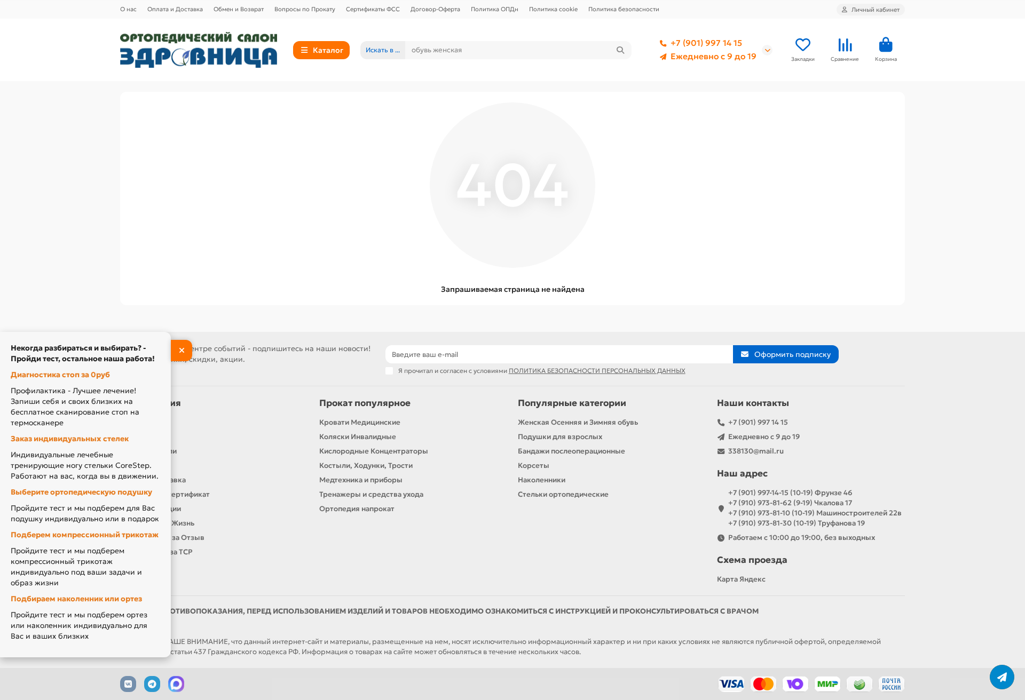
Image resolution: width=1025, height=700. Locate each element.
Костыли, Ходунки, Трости (366, 465)
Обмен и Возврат (239, 9)
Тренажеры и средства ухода (371, 494)
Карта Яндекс (741, 579)
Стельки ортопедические (563, 494)
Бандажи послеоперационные (571, 451)
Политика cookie (553, 9)
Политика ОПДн (494, 9)
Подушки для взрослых (560, 436)
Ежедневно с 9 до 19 (713, 56)
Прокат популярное (365, 403)
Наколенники (541, 479)
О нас (128, 9)
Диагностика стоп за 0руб (60, 374)
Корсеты (533, 465)
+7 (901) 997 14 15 (706, 43)
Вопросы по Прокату (304, 9)
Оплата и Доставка (175, 9)
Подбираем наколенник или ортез (76, 598)
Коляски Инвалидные (357, 436)
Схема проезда (752, 560)
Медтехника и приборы (361, 479)
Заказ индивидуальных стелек (70, 438)
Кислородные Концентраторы (373, 451)
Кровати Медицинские (359, 422)
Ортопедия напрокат (357, 508)
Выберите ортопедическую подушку (81, 492)
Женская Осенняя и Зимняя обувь (578, 422)
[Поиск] (620, 50)
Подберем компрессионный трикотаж (85, 534)
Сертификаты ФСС (373, 9)
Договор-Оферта (435, 9)
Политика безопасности (623, 9)
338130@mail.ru (756, 451)
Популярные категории (572, 403)
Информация (150, 403)
